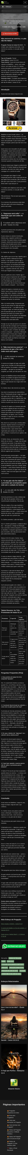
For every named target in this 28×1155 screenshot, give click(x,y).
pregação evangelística (16, 967)
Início (4, 21)
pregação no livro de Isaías (10, 970)
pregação (4, 967)
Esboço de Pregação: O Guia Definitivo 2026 (12, 1143)
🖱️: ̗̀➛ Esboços (6, 6)
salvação (22, 970)
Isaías (8, 21)
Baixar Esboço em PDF (11, 33)
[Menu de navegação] (25, 2)
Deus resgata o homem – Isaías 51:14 (11, 924)
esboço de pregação (15, 958)
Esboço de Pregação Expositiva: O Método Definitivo (14, 1132)
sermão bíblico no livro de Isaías (11, 973)
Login (25, 6)
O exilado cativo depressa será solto (12, 964)
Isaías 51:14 (10, 961)
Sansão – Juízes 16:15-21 (10, 1040)
